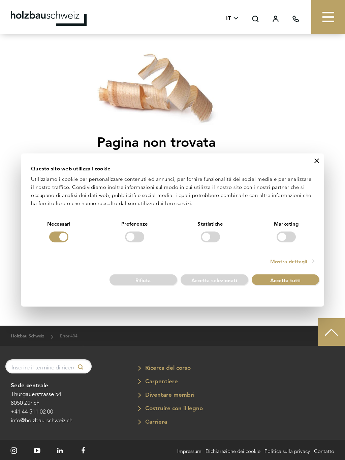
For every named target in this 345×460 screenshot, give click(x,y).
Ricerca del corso (167, 367)
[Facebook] (83, 450)
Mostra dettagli (289, 261)
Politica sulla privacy (287, 451)
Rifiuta (143, 280)
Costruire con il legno (173, 408)
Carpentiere (161, 381)
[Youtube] (37, 450)
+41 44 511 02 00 (32, 411)
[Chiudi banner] (316, 161)
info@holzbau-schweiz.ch (41, 420)
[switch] (134, 236)
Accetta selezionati (214, 280)
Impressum (189, 451)
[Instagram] (14, 450)
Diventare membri (169, 394)
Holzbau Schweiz (27, 336)
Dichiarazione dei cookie (233, 451)
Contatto (324, 451)
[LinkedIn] (60, 450)
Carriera (155, 421)
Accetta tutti (285, 280)
